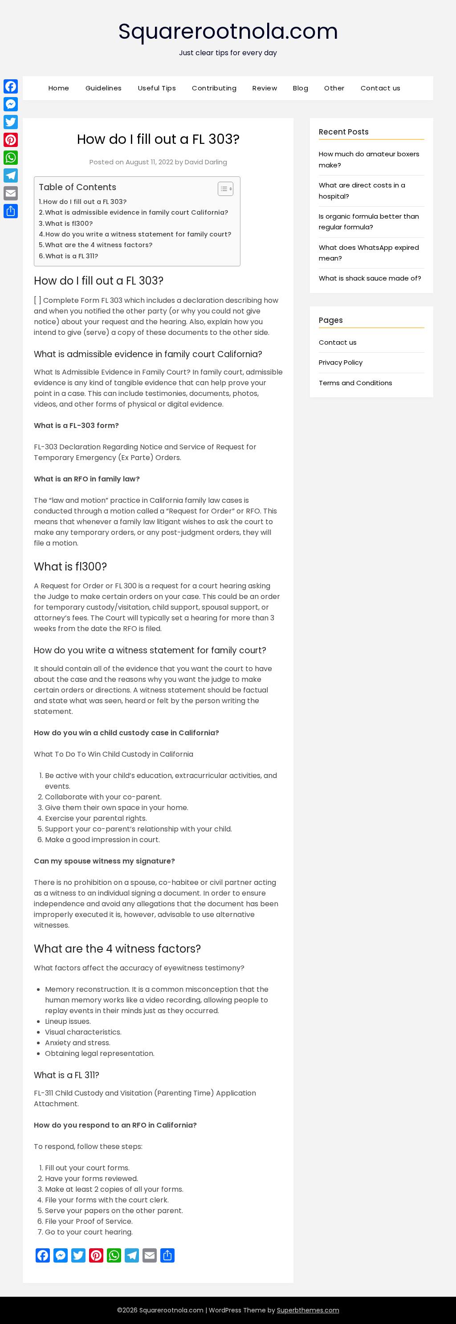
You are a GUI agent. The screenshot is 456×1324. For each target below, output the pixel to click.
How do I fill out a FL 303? (84, 201)
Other (334, 88)
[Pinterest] (11, 140)
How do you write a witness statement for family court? (138, 234)
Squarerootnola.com (228, 31)
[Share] (11, 211)
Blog (300, 88)
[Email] (11, 193)
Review (264, 88)
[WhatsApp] (11, 158)
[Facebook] (11, 86)
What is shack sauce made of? (370, 278)
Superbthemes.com (308, 1310)
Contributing (214, 88)
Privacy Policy (340, 362)
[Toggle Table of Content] (221, 188)
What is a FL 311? (71, 256)
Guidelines (104, 88)
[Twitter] (11, 122)
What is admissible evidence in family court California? (136, 212)
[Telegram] (11, 175)
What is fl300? (69, 223)
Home (59, 88)
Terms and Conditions (355, 382)
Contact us (381, 88)
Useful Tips (157, 88)
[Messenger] (11, 104)
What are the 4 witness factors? (98, 244)
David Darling (206, 162)
